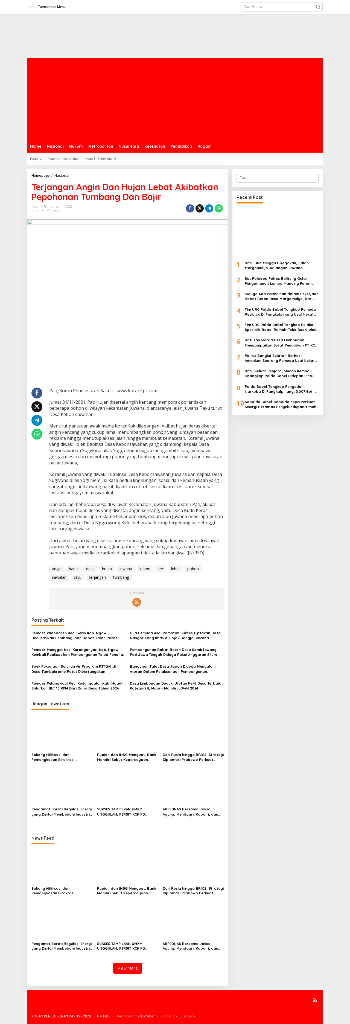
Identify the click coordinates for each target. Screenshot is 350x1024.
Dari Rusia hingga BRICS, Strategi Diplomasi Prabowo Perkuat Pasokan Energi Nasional (193, 757)
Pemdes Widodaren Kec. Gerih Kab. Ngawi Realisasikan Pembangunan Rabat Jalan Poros (74, 635)
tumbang (121, 577)
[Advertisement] (175, 99)
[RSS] (136, 602)
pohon (193, 568)
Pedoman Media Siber (136, 1016)
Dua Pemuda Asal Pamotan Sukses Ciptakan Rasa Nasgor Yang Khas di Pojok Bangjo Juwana (175, 635)
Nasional (37, 210)
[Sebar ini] (190, 208)
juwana (125, 568)
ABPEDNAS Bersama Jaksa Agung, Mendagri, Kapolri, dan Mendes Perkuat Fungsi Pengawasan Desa (190, 811)
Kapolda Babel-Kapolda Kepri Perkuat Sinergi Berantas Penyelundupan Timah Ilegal (280, 404)
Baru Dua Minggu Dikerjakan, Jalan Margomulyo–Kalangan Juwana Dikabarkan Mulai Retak (277, 265)
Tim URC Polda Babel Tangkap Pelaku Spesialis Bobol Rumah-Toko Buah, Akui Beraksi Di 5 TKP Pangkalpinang (280, 327)
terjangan (97, 577)
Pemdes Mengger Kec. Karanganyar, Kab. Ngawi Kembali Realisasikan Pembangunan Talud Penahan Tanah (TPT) (78, 652)
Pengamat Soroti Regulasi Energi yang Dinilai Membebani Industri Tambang (61, 811)
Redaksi (103, 1016)
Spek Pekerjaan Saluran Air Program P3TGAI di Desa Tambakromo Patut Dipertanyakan (73, 668)
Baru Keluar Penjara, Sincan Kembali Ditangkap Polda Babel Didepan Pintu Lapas (279, 373)
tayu (77, 577)
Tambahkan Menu (52, 6)
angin (57, 568)
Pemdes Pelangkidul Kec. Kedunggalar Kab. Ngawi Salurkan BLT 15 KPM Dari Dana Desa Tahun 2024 (76, 685)
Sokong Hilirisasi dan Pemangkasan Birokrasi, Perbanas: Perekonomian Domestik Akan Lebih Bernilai (57, 757)
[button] (318, 6)
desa (90, 568)
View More (128, 968)
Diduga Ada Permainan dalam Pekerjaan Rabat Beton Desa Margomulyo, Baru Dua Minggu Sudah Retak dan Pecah (282, 296)
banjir (74, 568)
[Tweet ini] (200, 208)
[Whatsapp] (219, 208)
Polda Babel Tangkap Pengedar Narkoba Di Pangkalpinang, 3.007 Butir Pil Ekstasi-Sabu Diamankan (280, 389)
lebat (175, 568)
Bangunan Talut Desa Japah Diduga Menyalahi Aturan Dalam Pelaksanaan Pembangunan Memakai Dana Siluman (172, 669)
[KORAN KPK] (109, 35)
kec (161, 568)
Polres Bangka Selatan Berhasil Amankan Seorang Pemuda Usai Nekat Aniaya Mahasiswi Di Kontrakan (280, 358)
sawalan (59, 577)
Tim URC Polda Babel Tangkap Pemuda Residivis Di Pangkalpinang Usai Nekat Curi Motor (280, 311)
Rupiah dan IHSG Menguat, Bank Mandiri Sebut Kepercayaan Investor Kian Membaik (126, 757)
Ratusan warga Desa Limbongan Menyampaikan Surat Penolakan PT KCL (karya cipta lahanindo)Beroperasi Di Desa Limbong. (281, 342)
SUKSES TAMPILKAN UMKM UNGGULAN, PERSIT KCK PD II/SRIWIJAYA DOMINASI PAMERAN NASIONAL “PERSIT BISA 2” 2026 (126, 811)
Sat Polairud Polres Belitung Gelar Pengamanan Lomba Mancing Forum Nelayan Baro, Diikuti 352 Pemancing (278, 281)
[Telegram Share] (209, 208)
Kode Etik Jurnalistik (178, 1016)
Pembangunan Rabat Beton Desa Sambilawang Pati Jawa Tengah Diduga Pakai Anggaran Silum (173, 652)
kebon (144, 568)
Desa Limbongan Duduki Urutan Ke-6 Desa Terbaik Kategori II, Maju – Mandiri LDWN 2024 (175, 685)
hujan (107, 568)
